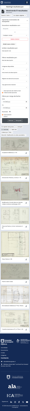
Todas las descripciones (10, 92)
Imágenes (3, 355)
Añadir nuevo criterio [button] (9, 44)
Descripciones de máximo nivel (12, 91)
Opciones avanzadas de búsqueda (10, 20)
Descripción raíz (6, 51)
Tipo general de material (9, 85)
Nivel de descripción (7, 60)
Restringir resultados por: (15, 7)
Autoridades (4, 347)
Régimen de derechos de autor (10, 78)
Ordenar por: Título (6, 132)
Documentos (4, 350)
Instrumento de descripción (9, 72)
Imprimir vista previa (8, 126)
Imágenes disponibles (8, 66)
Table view (14, 129)
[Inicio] (6, 2)
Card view (5, 129)
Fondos (3, 353)
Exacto (5, 116)
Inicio (3, 99)
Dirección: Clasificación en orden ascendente (13, 135)
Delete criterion (15, 39)
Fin (3, 105)
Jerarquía (19, 126)
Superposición (7, 115)
